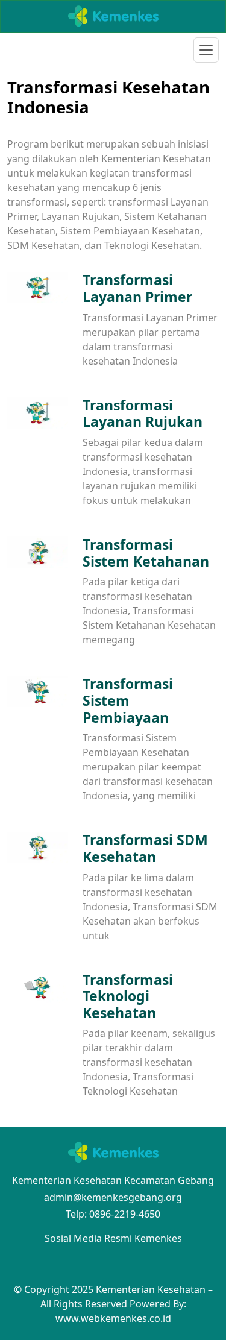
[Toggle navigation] (206, 50)
